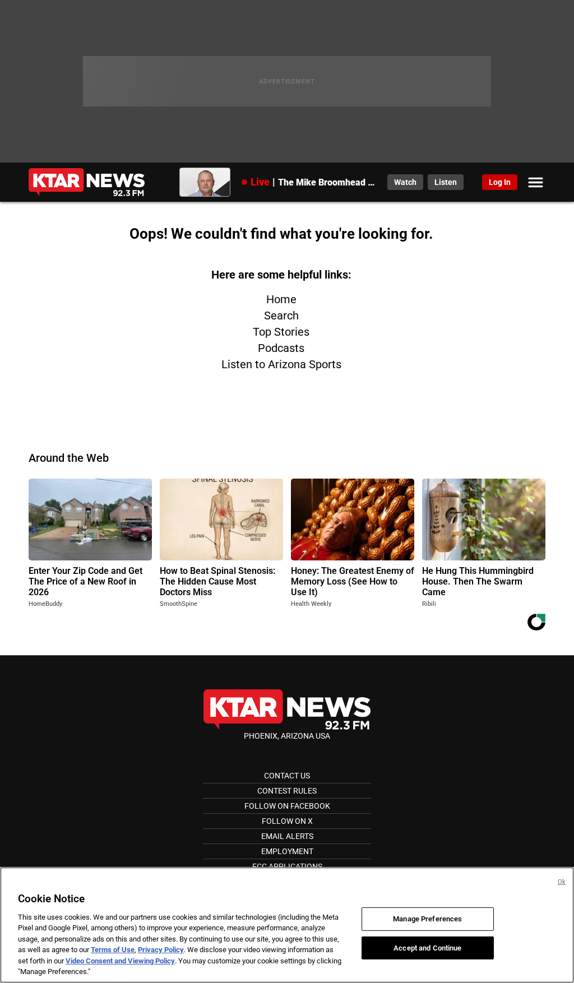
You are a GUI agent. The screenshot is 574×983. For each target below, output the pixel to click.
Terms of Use (113, 949)
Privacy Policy (161, 949)
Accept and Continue (427, 947)
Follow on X (287, 821)
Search (281, 315)
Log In (500, 182)
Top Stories (281, 332)
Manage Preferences (427, 919)
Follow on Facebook (287, 805)
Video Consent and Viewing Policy (120, 961)
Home (281, 299)
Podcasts (281, 348)
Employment (287, 851)
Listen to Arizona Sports (281, 364)
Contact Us (287, 775)
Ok (562, 881)
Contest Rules (287, 790)
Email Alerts (287, 836)
